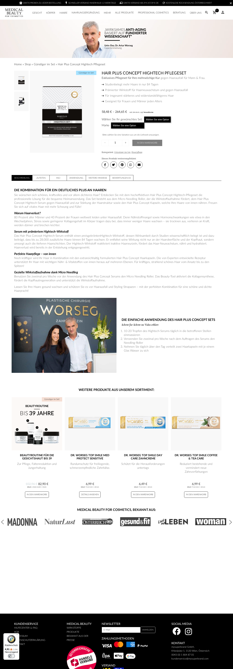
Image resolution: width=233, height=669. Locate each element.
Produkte (73, 632)
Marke (105, 125)
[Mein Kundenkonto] (223, 13)
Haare (63, 13)
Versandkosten (148, 112)
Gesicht (37, 13)
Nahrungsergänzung (86, 13)
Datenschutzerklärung (29, 640)
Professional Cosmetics (153, 13)
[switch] (11, 656)
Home (18, 64)
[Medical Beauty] (14, 13)
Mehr (107, 13)
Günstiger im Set (44, 64)
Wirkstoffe (74, 628)
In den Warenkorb (147, 143)
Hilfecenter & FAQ (25, 628)
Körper (50, 13)
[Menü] (17, 635)
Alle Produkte (124, 13)
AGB (16, 632)
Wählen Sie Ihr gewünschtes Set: (122, 119)
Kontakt (19, 644)
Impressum (21, 636)
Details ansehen (90, 494)
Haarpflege (137, 152)
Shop (28, 64)
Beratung (179, 13)
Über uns (195, 13)
